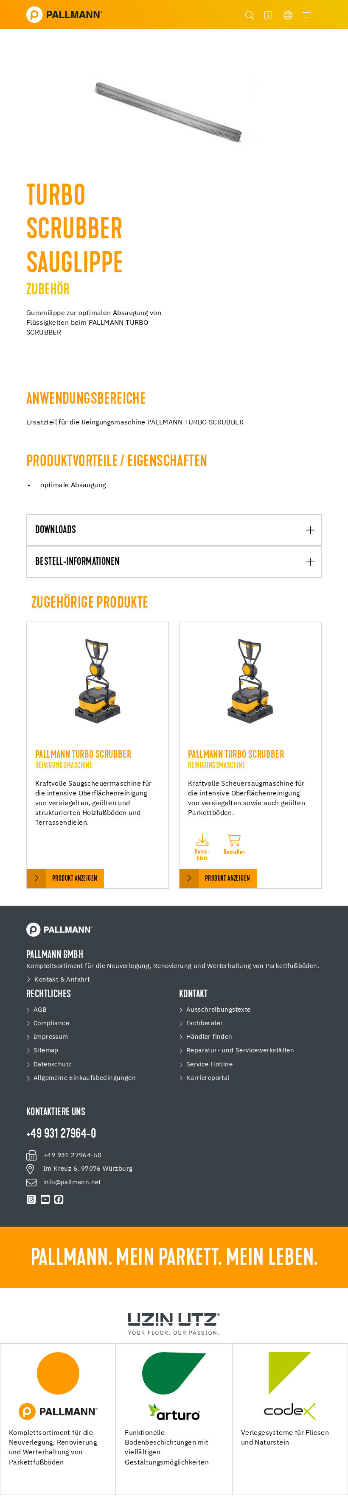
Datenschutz (52, 1064)
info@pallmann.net (72, 1182)
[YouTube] (45, 1199)
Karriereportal (208, 1078)
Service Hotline (209, 1064)
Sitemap (46, 1050)
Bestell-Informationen (77, 562)
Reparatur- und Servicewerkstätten (240, 1050)
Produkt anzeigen (74, 878)
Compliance (51, 1023)
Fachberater (204, 1023)
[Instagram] (31, 1199)
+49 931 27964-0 (61, 1134)
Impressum (51, 1037)
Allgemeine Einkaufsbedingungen (85, 1078)
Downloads (55, 530)
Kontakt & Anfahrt (62, 979)
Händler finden (209, 1037)
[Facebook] (58, 1199)
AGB (40, 1010)
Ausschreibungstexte (218, 1010)
